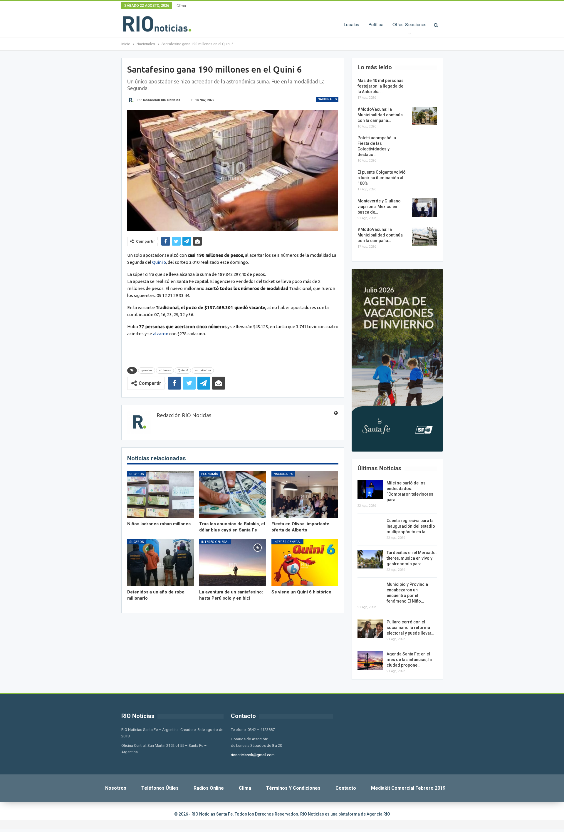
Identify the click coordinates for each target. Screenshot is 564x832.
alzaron (160, 333)
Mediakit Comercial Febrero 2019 (408, 788)
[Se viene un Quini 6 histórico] (304, 562)
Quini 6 (159, 262)
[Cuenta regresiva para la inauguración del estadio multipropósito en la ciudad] (370, 527)
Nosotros (115, 788)
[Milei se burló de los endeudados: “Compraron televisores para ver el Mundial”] (370, 489)
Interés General (215, 542)
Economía (209, 474)
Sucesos (136, 474)
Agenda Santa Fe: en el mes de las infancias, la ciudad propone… (409, 659)
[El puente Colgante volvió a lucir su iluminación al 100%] (424, 179)
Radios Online (209, 788)
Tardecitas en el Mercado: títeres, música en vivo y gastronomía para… (412, 558)
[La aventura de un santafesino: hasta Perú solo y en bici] (232, 562)
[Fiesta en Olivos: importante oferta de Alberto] (304, 494)
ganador (146, 370)
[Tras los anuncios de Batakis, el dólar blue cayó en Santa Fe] (232, 494)
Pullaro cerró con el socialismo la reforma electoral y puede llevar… (410, 627)
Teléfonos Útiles (160, 788)
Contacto (345, 788)
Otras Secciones (409, 24)
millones (165, 370)
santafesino (203, 370)
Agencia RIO (378, 814)
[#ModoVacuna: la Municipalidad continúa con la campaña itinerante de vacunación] (424, 116)
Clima (245, 788)
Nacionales (327, 99)
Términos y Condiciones (293, 788)
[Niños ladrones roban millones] (160, 494)
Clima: (182, 6)
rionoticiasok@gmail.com (253, 755)
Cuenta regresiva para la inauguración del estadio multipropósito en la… (411, 526)
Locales (352, 24)
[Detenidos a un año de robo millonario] (160, 562)
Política (376, 24)
